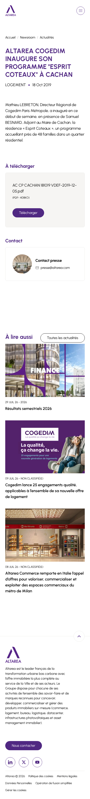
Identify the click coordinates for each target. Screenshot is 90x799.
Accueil (10, 37)
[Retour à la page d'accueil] (10, 10)
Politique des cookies (40, 776)
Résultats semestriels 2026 (28, 408)
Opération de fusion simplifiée (53, 783)
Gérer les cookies (15, 790)
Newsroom (27, 37)
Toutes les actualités (62, 338)
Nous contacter (23, 745)
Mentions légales (67, 776)
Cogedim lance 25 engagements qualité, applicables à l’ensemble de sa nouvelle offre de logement (44, 491)
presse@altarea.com (55, 268)
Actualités (47, 37)
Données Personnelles (18, 783)
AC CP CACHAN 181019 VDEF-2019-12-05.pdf (44, 188)
